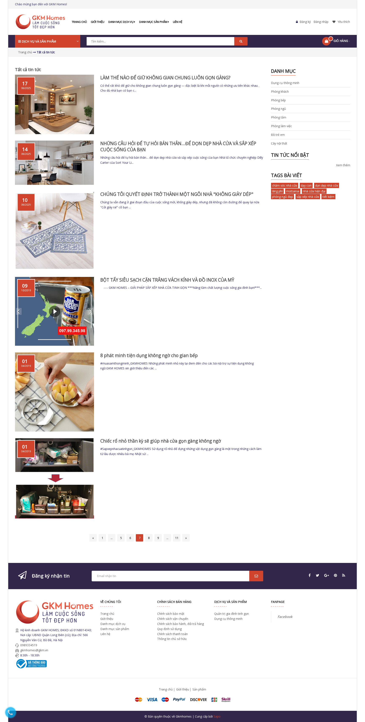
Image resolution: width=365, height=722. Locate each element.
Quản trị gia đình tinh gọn (231, 614)
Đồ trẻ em (278, 135)
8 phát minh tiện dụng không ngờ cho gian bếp (149, 355)
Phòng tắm (278, 117)
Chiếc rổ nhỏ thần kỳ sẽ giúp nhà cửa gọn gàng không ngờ (160, 441)
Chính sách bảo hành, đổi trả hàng (180, 624)
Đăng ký (305, 22)
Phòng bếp (278, 100)
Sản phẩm (199, 689)
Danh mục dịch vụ (121, 22)
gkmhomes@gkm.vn (34, 650)
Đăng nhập (321, 22)
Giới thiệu (97, 22)
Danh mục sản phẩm (153, 22)
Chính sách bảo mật (170, 614)
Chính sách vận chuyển (172, 619)
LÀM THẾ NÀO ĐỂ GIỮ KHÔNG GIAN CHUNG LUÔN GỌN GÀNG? (165, 78)
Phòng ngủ (278, 109)
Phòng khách (280, 91)
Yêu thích (344, 22)
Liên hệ (177, 22)
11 (176, 538)
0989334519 (28, 645)
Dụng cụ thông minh (285, 83)
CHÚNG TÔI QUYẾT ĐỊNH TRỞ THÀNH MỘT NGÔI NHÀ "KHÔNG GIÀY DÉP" (176, 194)
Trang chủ (79, 22)
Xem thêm (343, 165)
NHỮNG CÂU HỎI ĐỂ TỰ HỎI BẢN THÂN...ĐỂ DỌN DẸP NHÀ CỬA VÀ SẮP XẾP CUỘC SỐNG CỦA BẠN (178, 146)
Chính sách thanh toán (172, 634)
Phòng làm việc (281, 126)
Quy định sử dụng (169, 629)
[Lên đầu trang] (356, 696)
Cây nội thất (279, 143)
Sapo (217, 716)
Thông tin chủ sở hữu (172, 639)
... (112, 538)
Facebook (285, 616)
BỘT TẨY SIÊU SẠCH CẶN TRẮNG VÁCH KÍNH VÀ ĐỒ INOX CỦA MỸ (167, 280)
